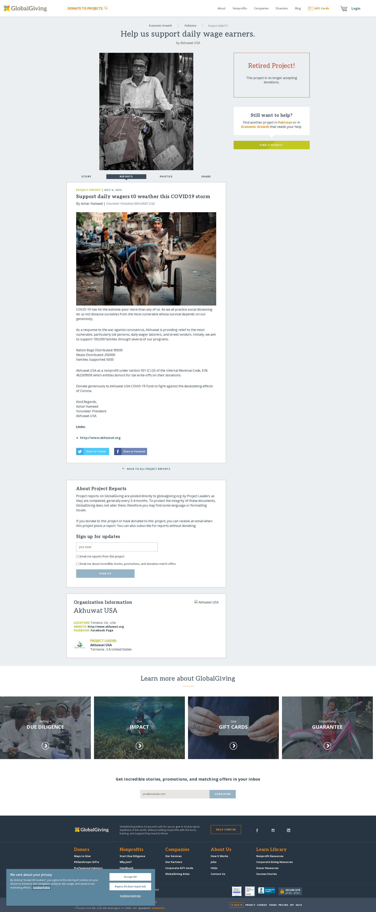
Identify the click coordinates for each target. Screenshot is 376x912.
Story (86, 176)
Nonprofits (240, 8)
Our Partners (173, 862)
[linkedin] (288, 830)
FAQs (214, 868)
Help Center (226, 829)
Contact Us (218, 874)
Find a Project (271, 145)
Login (356, 8)
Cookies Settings (130, 896)
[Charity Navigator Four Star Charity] (238, 891)
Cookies (262, 904)
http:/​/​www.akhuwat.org (106, 626)
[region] (80, 887)
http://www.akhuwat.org (100, 438)
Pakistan (190, 25)
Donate (85, 8)
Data (299, 904)
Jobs (213, 862)
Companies (261, 8)
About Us (221, 849)
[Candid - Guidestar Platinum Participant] (251, 891)
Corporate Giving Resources (274, 862)
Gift (322, 8)
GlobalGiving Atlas (177, 874)
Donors (81, 849)
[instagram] (273, 830)
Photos (166, 176)
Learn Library (271, 849)
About (222, 8)
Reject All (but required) (130, 886)
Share (206, 176)
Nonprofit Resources (269, 856)
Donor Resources (267, 868)
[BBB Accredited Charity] (268, 891)
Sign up (105, 573)
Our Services (173, 856)
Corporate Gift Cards (179, 868)
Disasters (282, 8)
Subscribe (223, 794)
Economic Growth (160, 25)
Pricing (283, 904)
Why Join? (126, 862)
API (292, 904)
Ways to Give (82, 856)
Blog (298, 8)
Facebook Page (102, 630)
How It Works (219, 856)
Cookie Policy (41, 887)
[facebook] (257, 830)
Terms (273, 904)
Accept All (130, 877)
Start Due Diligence (132, 856)
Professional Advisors (88, 868)
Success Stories (266, 874)
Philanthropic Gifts (86, 862)
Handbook (126, 868)
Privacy (250, 904)
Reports (126, 176)
